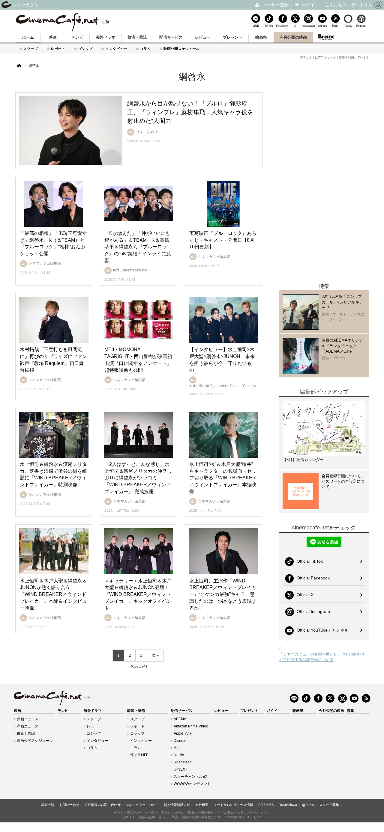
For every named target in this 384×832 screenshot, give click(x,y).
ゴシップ (85, 49)
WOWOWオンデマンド (192, 784)
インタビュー (116, 49)
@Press (308, 805)
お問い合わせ (69, 805)
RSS (335, 25)
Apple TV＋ (183, 733)
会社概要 (201, 805)
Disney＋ (181, 741)
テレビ (77, 37)
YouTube (321, 25)
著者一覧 (47, 805)
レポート (58, 49)
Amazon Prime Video (191, 726)
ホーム (28, 37)
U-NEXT (180, 769)
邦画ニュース (27, 719)
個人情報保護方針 (177, 805)
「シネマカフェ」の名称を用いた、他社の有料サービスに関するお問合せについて (324, 657)
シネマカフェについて (142, 805)
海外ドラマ (105, 37)
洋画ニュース (27, 726)
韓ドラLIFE (139, 755)
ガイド (271, 711)
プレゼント (232, 37)
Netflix (179, 755)
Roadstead (183, 762)
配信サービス (171, 37)
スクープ (30, 49)
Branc (326, 37)
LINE (256, 25)
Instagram (308, 25)
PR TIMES (266, 805)
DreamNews (288, 805)
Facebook (282, 25)
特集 (350, 711)
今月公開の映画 (293, 37)
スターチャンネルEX (190, 776)
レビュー (203, 37)
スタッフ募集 (329, 805)
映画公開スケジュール (182, 49)
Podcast (361, 25)
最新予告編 (26, 733)
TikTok (269, 25)
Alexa (348, 25)
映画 (53, 37)
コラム (145, 49)
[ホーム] (19, 65)
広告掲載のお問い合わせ (102, 805)
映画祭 (261, 37)
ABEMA (180, 719)
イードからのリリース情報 (233, 805)
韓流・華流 (137, 37)
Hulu (178, 748)
